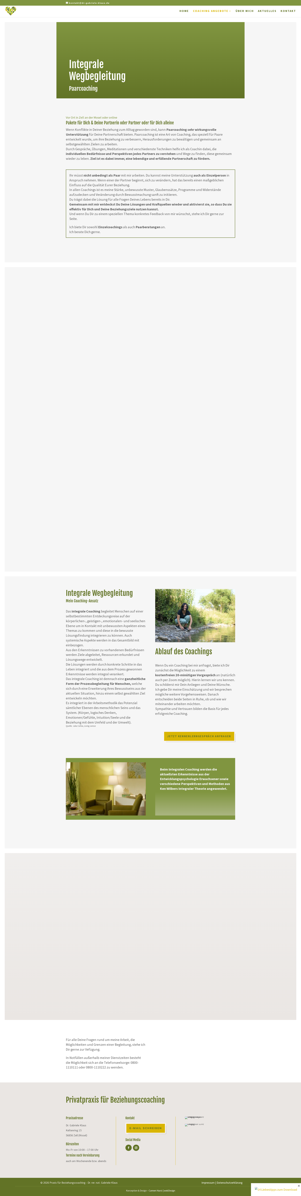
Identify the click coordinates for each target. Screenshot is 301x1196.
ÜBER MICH (245, 11)
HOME (184, 11)
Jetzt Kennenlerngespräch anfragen (199, 736)
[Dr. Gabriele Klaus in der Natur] (195, 641)
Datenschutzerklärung (230, 1182)
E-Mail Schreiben (175, 1042)
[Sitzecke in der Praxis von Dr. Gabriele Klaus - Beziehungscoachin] (106, 814)
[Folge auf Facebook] (128, 1148)
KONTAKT (288, 11)
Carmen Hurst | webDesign (162, 1190)
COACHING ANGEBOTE (210, 11)
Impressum (208, 1182)
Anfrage (216, 382)
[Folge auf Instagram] (136, 1148)
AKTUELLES (267, 11)
